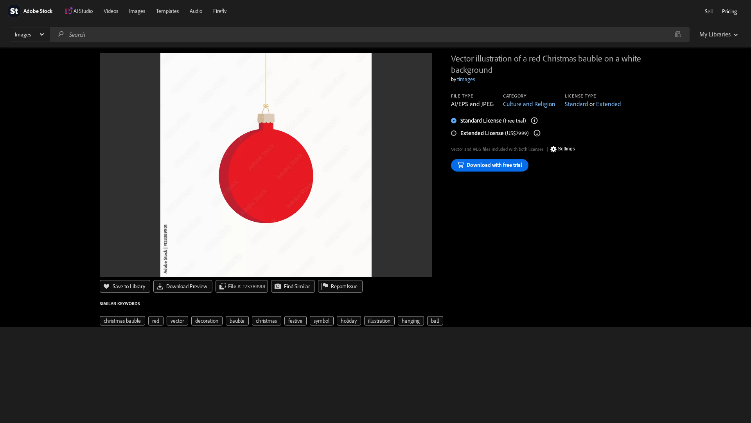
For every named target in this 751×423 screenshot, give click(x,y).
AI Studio (83, 10)
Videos (111, 10)
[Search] (61, 34)
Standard (576, 104)
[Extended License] (537, 133)
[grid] (271, 320)
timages (466, 79)
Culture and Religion (529, 104)
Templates (167, 10)
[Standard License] (534, 120)
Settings (566, 149)
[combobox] (369, 34)
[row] (122, 320)
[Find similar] (678, 34)
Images (137, 10)
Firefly (219, 10)
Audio (196, 10)
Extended (608, 104)
